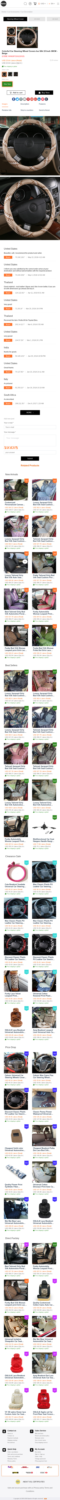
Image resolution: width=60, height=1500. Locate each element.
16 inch (55, 19)
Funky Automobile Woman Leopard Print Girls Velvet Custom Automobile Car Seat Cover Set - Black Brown (15, 840)
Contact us (11, 1435)
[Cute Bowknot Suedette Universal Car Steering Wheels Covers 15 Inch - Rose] (16, 871)
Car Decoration (27, 12)
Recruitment (11, 1442)
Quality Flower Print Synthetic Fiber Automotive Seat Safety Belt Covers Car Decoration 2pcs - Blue (15, 1186)
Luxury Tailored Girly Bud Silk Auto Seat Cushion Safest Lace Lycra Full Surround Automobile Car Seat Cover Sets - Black (14, 576)
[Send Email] (24, 99)
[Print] (21, 99)
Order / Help (38, 1456)
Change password (40, 1458)
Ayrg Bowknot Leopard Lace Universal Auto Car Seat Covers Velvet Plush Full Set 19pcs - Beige (44, 1031)
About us (10, 1433)
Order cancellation (13, 1452)
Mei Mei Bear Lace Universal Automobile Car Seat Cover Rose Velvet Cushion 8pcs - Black (14, 1222)
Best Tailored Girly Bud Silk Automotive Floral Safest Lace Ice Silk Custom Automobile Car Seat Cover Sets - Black (15, 1267)
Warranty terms (39, 1438)
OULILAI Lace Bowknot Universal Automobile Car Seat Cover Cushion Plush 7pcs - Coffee (15, 1031)
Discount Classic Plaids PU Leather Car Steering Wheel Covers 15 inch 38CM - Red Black (15, 958)
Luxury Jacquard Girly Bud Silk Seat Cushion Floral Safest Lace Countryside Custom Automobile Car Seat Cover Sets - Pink (14, 540)
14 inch (37, 19)
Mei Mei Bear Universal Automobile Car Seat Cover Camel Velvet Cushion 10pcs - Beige (43, 1340)
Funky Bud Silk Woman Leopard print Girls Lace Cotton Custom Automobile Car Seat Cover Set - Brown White (15, 649)
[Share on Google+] (35, 99)
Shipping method (12, 1440)
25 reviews (55, 60)
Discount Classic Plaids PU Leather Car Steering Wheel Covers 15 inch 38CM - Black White (43, 958)
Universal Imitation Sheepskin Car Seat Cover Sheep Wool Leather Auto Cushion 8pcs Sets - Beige (14, 1340)
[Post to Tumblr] (46, 99)
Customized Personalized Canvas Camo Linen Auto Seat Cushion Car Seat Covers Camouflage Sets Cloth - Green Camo (16, 503)
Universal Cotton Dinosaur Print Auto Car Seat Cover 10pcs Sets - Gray (43, 1186)
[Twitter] (17, 99)
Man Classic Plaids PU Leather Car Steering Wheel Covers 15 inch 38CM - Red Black (14, 922)
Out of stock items (40, 1440)
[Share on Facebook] (13, 99)
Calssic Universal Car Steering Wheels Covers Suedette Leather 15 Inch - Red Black (15, 1076)
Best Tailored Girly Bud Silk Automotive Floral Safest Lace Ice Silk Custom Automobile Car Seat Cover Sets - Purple (15, 613)
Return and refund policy (42, 1435)
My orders (38, 1452)
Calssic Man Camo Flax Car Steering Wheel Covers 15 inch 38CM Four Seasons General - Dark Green (43, 1076)
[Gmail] (31, 99)
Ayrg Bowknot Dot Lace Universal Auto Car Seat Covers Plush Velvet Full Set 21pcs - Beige (43, 1377)
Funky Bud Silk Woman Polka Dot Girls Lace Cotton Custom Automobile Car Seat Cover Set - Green (43, 649)
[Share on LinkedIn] (39, 99)
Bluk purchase (39, 1433)
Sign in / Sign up (40, 1454)
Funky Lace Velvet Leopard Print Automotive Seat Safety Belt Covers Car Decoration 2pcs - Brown (15, 995)
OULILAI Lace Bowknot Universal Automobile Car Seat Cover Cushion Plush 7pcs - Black (43, 1222)
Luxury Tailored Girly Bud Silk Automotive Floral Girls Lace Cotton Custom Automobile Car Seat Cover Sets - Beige (43, 804)
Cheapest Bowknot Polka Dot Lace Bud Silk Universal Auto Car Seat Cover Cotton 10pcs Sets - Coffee (44, 1149)
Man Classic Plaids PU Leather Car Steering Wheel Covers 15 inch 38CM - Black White (43, 922)
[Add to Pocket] (42, 99)
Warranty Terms (12, 1458)
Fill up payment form (41, 1461)
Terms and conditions (14, 1456)
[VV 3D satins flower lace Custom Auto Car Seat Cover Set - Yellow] (16, 1399)
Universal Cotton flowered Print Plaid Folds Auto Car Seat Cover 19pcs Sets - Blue (43, 995)
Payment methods (13, 1438)
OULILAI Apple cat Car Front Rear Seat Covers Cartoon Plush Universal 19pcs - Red (43, 1413)
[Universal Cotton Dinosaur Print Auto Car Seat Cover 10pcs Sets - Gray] (44, 1172)
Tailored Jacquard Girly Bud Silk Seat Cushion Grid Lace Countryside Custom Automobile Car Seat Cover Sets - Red (15, 767)
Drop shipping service (41, 1442)
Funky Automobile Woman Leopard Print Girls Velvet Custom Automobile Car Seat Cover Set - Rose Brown (43, 613)
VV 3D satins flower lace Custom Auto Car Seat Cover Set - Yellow (15, 1413)
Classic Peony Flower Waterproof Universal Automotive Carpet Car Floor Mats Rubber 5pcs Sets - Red (43, 1113)
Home (4, 12)
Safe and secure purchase (15, 1454)
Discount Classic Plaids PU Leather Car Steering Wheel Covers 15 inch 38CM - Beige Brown (15, 1113)
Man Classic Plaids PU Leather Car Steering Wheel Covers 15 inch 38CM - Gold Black (43, 885)
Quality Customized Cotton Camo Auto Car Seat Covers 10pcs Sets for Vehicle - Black (43, 1304)
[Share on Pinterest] (28, 99)
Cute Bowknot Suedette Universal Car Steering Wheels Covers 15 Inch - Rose (15, 885)
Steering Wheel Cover (15, 19)
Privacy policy (12, 1461)
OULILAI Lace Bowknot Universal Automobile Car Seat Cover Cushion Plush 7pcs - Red (15, 1377)
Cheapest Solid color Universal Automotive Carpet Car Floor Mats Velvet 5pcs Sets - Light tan (15, 1149)
